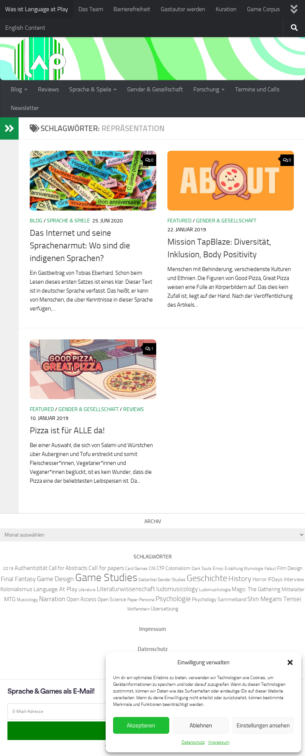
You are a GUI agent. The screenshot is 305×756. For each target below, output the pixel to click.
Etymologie (253, 568)
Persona (146, 599)
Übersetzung (164, 609)
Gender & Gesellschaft (155, 89)
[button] (290, 662)
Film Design (289, 568)
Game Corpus (263, 9)
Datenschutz (193, 742)
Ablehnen (201, 725)
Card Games (136, 568)
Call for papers (106, 567)
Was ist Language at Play (36, 9)
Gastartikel (147, 579)
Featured (179, 221)
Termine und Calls (257, 89)
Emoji (218, 568)
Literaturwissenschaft (126, 589)
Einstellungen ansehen (263, 725)
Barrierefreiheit (131, 9)
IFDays (275, 579)
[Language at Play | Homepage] (39, 61)
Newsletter (25, 107)
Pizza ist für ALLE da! (67, 431)
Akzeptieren (141, 725)
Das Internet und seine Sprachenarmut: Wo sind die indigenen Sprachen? (80, 245)
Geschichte (207, 578)
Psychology (204, 599)
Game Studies (106, 577)
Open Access (81, 599)
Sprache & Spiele (90, 89)
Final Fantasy (18, 579)
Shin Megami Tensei (274, 599)
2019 (8, 568)
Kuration (226, 9)
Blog (16, 89)
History (239, 578)
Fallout (270, 568)
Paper (132, 599)
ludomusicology (177, 589)
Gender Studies (172, 579)
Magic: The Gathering (256, 589)
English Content (25, 27)
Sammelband (232, 599)
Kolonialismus (16, 589)
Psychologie (173, 599)
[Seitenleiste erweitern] (9, 128)
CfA (152, 568)
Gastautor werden (183, 9)
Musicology (27, 599)
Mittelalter (293, 589)
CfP (160, 568)
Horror (260, 579)
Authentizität (31, 567)
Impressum (218, 742)
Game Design (55, 579)
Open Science (111, 599)
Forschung (206, 89)
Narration (52, 599)
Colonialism (178, 568)
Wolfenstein (138, 609)
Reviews (48, 89)
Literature (87, 589)
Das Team (90, 9)
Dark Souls (202, 568)
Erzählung (234, 568)
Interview (294, 579)
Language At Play (55, 589)
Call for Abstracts (68, 568)
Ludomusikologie (215, 589)
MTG (10, 599)
